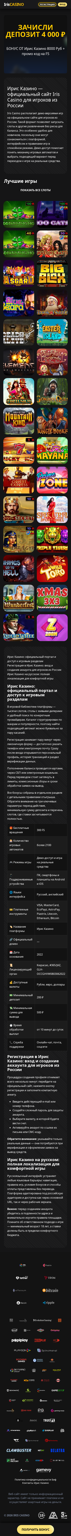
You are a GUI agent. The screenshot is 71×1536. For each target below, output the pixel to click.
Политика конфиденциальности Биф (35, 1479)
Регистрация (47, 4)
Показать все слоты (35, 190)
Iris (14, 4)
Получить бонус (35, 1529)
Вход (62, 4)
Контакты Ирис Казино (35, 1482)
